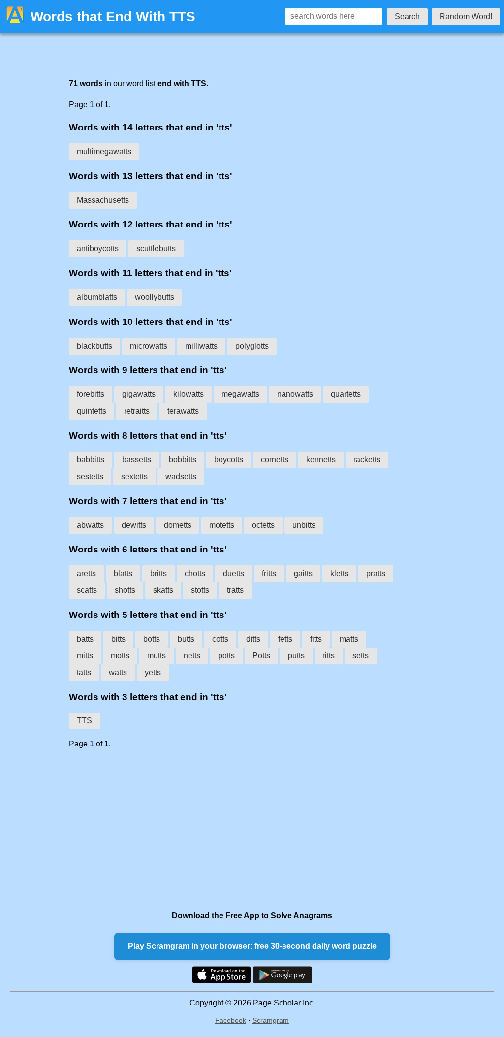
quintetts (91, 411)
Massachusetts (103, 200)
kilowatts (188, 394)
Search (407, 16)
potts (226, 655)
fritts (269, 573)
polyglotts (252, 346)
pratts (375, 573)
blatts (123, 573)
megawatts (240, 394)
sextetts (134, 476)
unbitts (303, 525)
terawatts (183, 411)
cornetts (274, 459)
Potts (261, 655)
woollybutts (154, 297)
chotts (195, 573)
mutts (156, 655)
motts (120, 655)
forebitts (90, 394)
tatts (84, 672)
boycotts (228, 459)
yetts (153, 672)
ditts (253, 639)
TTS (84, 720)
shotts (125, 590)
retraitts (137, 411)
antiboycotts (98, 248)
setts (360, 655)
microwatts (148, 346)
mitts (85, 655)
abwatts (90, 525)
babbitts (90, 459)
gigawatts (139, 394)
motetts (221, 525)
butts (186, 639)
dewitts (134, 525)
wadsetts (180, 476)
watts (118, 672)
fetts (285, 639)
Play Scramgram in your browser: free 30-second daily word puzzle (252, 946)
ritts (328, 655)
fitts (316, 639)
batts (85, 639)
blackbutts (94, 346)
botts (151, 639)
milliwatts (201, 346)
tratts (235, 590)
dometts (177, 525)
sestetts (90, 476)
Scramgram (270, 1020)
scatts (87, 590)
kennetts (321, 459)
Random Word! (466, 16)
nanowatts (295, 394)
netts (192, 655)
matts (349, 639)
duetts (233, 573)
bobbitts (182, 459)
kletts (339, 573)
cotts (220, 639)
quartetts (346, 394)
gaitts (303, 573)
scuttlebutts (156, 248)
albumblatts (97, 297)
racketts (366, 459)
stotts (200, 590)
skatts (163, 590)
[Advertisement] (232, 830)
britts (158, 573)
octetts (263, 525)
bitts (118, 639)
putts (296, 655)
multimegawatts (104, 151)
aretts (86, 573)
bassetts (136, 459)
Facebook (230, 1020)
